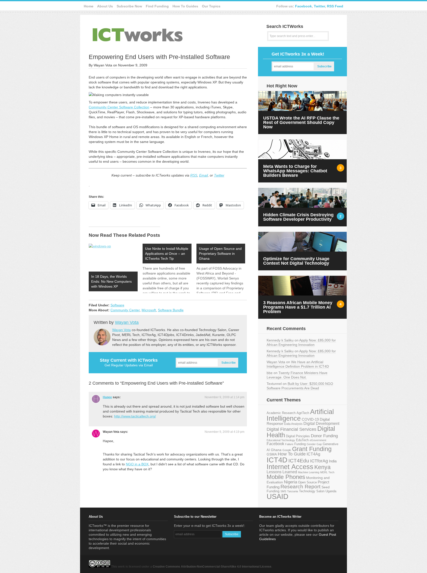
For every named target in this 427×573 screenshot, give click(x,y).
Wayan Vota (127, 322)
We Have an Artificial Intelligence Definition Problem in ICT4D (298, 364)
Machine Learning (308, 472)
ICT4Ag (313, 454)
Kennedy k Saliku (280, 340)
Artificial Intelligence (300, 415)
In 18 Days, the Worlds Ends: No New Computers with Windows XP (111, 281)
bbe (270, 373)
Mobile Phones (286, 477)
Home (88, 6)
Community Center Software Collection (119, 107)
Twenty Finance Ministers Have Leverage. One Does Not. (297, 375)
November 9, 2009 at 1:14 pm (224, 397)
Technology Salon (311, 491)
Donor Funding (324, 436)
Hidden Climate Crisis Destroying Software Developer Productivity (298, 217)
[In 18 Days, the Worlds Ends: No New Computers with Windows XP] (113, 258)
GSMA (272, 454)
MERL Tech (327, 472)
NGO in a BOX (137, 464)
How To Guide (292, 454)
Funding (300, 444)
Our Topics (211, 6)
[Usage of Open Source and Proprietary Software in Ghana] (223, 268)
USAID (277, 496)
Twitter (319, 6)
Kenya (322, 467)
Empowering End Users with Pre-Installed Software (159, 56)
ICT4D (277, 460)
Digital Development (321, 423)
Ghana (276, 450)
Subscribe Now (129, 6)
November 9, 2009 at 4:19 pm (224, 432)
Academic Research (281, 413)
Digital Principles (298, 436)
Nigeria (290, 481)
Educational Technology (281, 440)
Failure (289, 444)
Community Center (125, 310)
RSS (193, 175)
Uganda (330, 491)
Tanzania (292, 491)
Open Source (307, 482)
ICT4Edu (298, 460)
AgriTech (303, 413)
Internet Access (290, 467)
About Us (105, 6)
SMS (283, 491)
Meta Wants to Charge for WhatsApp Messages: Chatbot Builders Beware (295, 171)
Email (203, 175)
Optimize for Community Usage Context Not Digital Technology (296, 261)
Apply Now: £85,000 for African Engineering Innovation (301, 342)
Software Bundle (171, 310)
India (333, 461)
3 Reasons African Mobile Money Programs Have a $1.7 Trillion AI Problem (297, 307)
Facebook (303, 6)
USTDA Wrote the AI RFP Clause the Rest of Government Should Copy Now (301, 122)
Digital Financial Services (291, 429)
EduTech (302, 440)
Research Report (300, 486)
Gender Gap (314, 444)
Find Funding (157, 6)
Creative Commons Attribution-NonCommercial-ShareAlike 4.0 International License (212, 566)
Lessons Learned (282, 472)
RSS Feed (335, 6)
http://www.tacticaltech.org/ (135, 416)
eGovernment (318, 440)
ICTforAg (319, 460)
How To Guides (185, 6)
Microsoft (149, 310)
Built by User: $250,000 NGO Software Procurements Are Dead (300, 386)
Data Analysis (293, 423)
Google (286, 450)
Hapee (107, 397)
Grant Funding (312, 448)
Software (117, 305)
